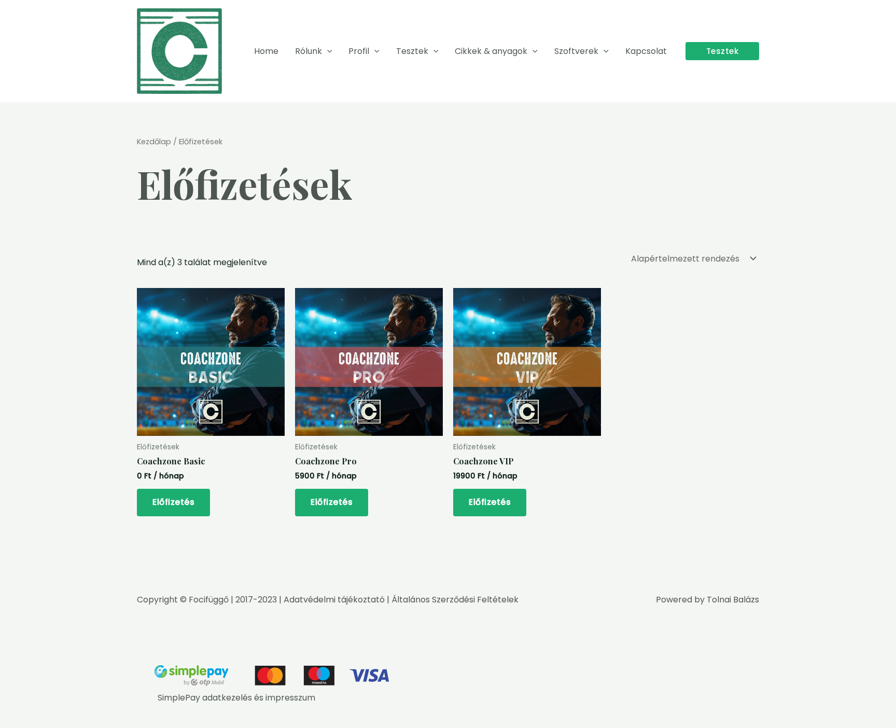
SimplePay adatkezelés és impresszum (236, 698)
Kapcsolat (646, 51)
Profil (358, 51)
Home (266, 51)
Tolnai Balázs (733, 600)
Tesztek (412, 51)
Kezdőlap (154, 141)
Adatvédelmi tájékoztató (334, 600)
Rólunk (308, 51)
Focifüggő (209, 600)
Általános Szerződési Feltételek (455, 600)
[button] (327, 51)
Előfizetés (173, 502)
